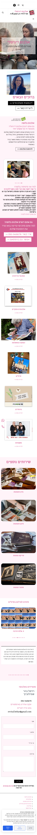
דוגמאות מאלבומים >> (21, 103)
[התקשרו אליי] (3, 427)
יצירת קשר (28, 808)
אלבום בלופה (27, 797)
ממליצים (29, 806)
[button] (22, 637)
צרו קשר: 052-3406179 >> (18, 234)
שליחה (18, 781)
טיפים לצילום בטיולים (25, 804)
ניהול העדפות (19, 828)
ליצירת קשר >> (25, 108)
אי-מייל (31, 743)
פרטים (32, 754)
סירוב (30, 828)
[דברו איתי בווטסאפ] (19, 5)
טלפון (31, 732)
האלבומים (28, 799)
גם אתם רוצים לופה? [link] (28, 214)
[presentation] (35, 169)
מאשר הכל (7, 828)
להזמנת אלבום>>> (25, 149)
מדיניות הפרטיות (8, 786)
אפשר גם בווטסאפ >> (18, 239)
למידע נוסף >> (18, 279)
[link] (32, 12)
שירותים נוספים (27, 801)
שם (32, 721)
